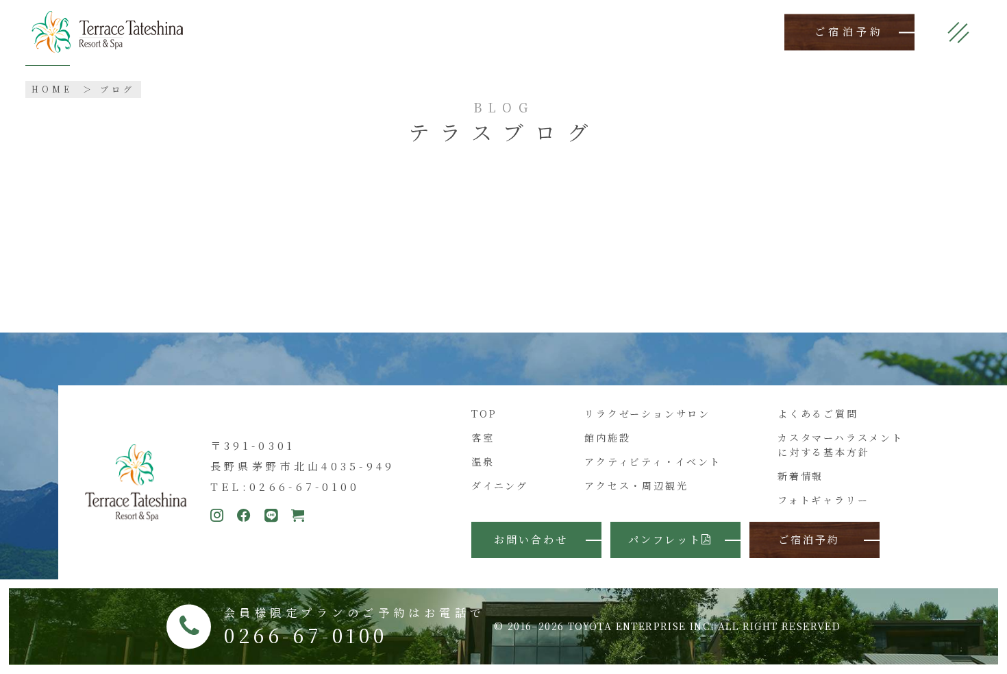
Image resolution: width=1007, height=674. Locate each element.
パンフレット (664, 539)
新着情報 (800, 476)
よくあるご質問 (818, 413)
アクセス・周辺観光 (636, 485)
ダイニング (499, 485)
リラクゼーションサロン (647, 413)
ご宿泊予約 (849, 32)
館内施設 (607, 437)
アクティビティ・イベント (652, 461)
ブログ (117, 89)
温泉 (483, 461)
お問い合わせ (531, 539)
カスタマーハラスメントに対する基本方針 (841, 445)
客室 (483, 437)
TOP (484, 413)
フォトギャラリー (823, 500)
